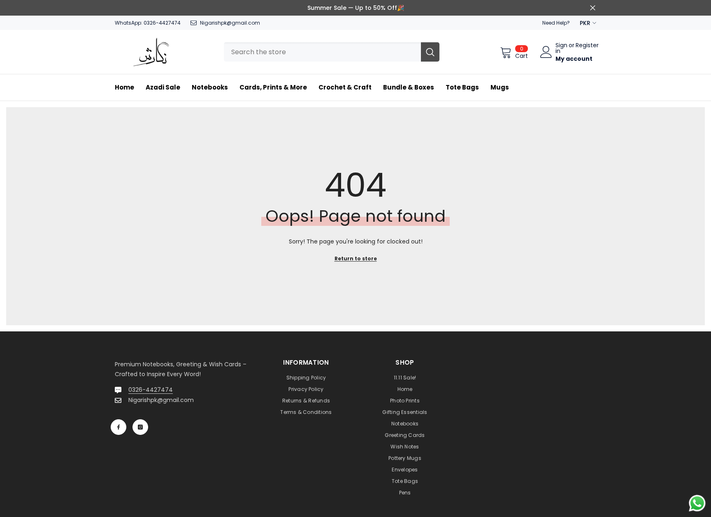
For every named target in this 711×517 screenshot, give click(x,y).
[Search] (331, 52)
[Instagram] (140, 427)
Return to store (356, 258)
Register (587, 45)
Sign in (561, 48)
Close (592, 8)
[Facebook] (118, 427)
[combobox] (322, 52)
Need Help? (556, 22)
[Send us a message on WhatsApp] (697, 503)
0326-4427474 (162, 22)
